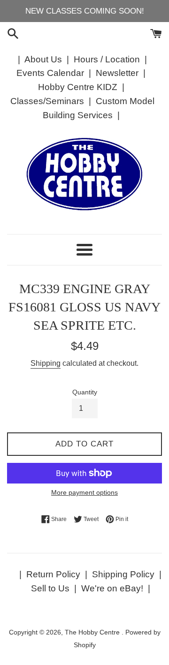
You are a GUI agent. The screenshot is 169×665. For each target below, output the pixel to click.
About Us (43, 59)
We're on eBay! (112, 588)
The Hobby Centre (93, 632)
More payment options (84, 492)
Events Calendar (50, 73)
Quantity (84, 392)
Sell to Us (50, 588)
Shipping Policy (123, 574)
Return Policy (53, 574)
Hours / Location (107, 59)
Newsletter (117, 73)
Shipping (46, 363)
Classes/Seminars (47, 101)
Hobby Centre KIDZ (77, 87)
